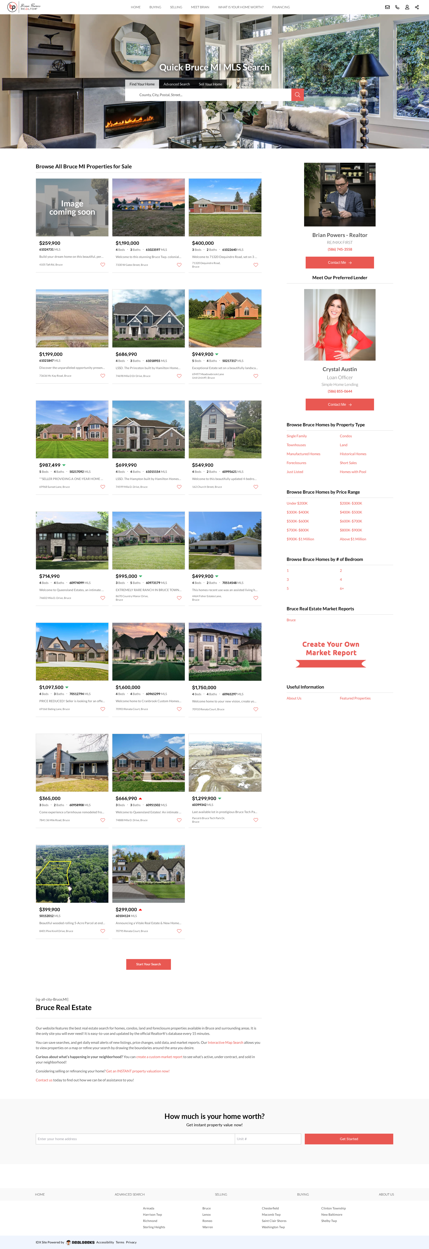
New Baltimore (331, 1214)
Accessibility (105, 1242)
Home (136, 7)
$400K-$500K (351, 512)
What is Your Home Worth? (240, 7)
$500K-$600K (298, 521)
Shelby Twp (329, 1221)
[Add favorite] (103, 265)
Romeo (207, 1221)
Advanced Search (130, 1194)
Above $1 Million (353, 539)
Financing (281, 7)
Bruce (291, 620)
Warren (207, 1227)
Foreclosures (296, 463)
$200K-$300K (351, 503)
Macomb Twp (271, 1214)
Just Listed (295, 471)
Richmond (150, 1221)
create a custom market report (159, 1057)
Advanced (177, 84)
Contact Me (337, 262)
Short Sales (348, 463)
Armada (148, 1208)
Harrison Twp (152, 1214)
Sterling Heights (154, 1227)
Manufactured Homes (303, 454)
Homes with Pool (353, 471)
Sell (210, 84)
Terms (120, 1242)
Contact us (44, 1080)
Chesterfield (270, 1208)
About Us (294, 698)
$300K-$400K (298, 512)
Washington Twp (273, 1227)
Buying (155, 7)
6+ (342, 588)
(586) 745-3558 (340, 249)
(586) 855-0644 (340, 391)
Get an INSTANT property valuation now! (138, 1071)
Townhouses (296, 445)
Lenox (206, 1214)
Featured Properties (355, 698)
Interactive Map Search (225, 1042)
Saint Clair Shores (274, 1221)
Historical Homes (353, 454)
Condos (346, 436)
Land (343, 445)
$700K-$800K (298, 530)
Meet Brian (200, 7)
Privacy (131, 1242)
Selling (176, 7)
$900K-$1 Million (300, 539)
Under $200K (297, 503)
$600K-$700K (351, 521)
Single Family (297, 436)
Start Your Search (148, 964)
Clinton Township (333, 1208)
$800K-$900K (351, 530)
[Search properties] (297, 95)
